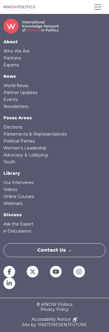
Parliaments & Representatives (35, 134)
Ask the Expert (18, 224)
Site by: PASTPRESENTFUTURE (54, 324)
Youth (9, 162)
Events (10, 99)
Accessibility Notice (51, 319)
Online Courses (18, 196)
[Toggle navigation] (98, 6)
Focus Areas (17, 117)
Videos (10, 189)
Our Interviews (18, 182)
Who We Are (16, 51)
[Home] (19, 7)
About (10, 41)
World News (15, 85)
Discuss (12, 214)
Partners (12, 58)
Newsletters (15, 106)
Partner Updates (20, 92)
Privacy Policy (54, 309)
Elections (12, 127)
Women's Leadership (25, 148)
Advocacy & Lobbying (25, 155)
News (9, 76)
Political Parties (19, 141)
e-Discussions (17, 231)
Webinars (12, 203)
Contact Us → (54, 250)
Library (11, 173)
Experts (11, 65)
